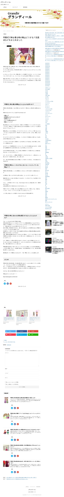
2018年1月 (47, 79)
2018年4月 (47, 75)
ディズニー (47, 107)
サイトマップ (15, 7)
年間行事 (47, 164)
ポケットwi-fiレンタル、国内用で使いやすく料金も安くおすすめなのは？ (57, 241)
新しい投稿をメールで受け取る (12, 384)
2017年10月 (47, 84)
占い (46, 144)
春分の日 (47, 170)
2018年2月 (47, 78)
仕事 (46, 128)
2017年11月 (47, 82)
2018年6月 (47, 72)
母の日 (46, 174)
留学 (46, 177)
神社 (46, 180)
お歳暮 (46, 93)
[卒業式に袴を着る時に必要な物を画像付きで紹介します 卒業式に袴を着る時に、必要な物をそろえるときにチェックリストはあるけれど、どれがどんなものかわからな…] (9, 313)
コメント (6, 352)
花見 (46, 194)
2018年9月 (47, 67)
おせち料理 (47, 89)
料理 (46, 168)
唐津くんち (47, 149)
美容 (46, 192)
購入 (14, 341)
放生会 (46, 167)
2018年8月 (47, 69)
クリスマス (47, 102)
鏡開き (46, 197)
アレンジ (47, 98)
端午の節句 (47, 188)
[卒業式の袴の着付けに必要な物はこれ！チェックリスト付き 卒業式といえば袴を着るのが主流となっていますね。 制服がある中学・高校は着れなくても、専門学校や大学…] (34, 313)
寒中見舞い (47, 162)
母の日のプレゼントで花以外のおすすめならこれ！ (17, 479)
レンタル (6, 341)
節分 (46, 189)
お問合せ (5, 7)
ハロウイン (47, 111)
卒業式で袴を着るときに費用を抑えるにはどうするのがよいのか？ (25, 429)
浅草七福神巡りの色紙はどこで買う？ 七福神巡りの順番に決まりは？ (57, 224)
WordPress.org (48, 208)
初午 (46, 135)
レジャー (47, 119)
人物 (46, 126)
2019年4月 (47, 64)
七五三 (46, 120)
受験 (46, 147)
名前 (6, 368)
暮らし (46, 171)
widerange (9, 344)
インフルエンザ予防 (49, 101)
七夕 (46, 122)
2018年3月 (47, 76)
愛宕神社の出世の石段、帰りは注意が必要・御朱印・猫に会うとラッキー (57, 215)
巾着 (9, 341)
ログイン (47, 204)
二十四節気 (47, 123)
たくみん (60, 60)
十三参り (47, 138)
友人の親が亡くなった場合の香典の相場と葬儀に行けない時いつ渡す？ (22, 477)
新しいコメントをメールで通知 (12, 382)
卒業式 (5, 340)
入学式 (46, 132)
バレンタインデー (48, 113)
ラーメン (47, 117)
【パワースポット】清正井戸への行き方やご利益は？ (57, 232)
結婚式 (46, 191)
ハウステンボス (48, 110)
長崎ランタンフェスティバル (51, 198)
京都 (46, 125)
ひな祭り (47, 96)
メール (6, 373)
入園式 (46, 131)
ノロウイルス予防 (48, 108)
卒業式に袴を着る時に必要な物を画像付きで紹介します (9, 319)
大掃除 (46, 156)
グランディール (6, 2)
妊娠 (46, 159)
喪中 (46, 150)
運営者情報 (25, 7)
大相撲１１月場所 (48, 158)
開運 (46, 200)
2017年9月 (47, 85)
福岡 (46, 183)
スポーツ (47, 104)
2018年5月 (47, 73)
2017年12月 (47, 81)
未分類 (46, 173)
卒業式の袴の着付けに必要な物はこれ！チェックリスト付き (34, 319)
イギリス (47, 99)
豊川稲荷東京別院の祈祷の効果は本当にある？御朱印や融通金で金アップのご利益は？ (57, 251)
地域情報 (47, 152)
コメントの (48, 207)
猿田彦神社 (47, 176)
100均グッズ (47, 87)
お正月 (46, 92)
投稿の (47, 205)
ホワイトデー (47, 116)
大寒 (46, 155)
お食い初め (47, 95)
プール (46, 114)
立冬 (46, 186)
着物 (46, 179)
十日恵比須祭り (48, 140)
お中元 (46, 90)
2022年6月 (47, 63)
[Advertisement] (22, 93)
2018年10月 (47, 66)
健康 (46, 129)
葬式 (46, 195)
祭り (46, 182)
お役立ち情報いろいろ (32, 491)
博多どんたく (47, 143)
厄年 (46, 146)
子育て (46, 161)
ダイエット (47, 105)
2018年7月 (47, 70)
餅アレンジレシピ (48, 201)
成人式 (46, 165)
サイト (6, 377)
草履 (11, 341)
